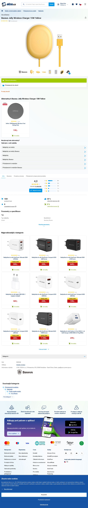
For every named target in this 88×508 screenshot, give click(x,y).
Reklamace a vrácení (10, 459)
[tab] (3, 176)
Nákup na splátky (9, 465)
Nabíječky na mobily (9, 147)
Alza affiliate (50, 462)
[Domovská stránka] (2, 11)
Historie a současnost (39, 462)
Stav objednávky (23, 453)
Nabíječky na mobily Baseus (11, 151)
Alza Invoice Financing (50, 473)
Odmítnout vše (44, 504)
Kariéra (35, 468)
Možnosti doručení (9, 453)
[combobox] (35, 4)
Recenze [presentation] (9, 176)
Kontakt (35, 453)
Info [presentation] (3, 176)
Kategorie (5, 356)
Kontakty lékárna (37, 456)
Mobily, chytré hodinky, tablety (13, 11)
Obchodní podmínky (10, 468)
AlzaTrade (50, 468)
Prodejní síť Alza (9, 462)
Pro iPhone (14, 393)
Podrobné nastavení (44, 500)
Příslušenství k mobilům (10, 163)
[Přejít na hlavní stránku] (9, 4)
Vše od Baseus (5, 14)
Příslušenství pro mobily (29, 11)
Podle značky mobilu (15, 391)
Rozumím (44, 495)
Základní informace (38, 459)
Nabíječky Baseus (8, 159)
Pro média (36, 471)
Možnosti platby (8, 456)
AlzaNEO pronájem (52, 456)
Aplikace (35, 475)
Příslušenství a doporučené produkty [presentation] (36, 176)
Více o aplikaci (13, 433)
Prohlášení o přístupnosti (7, 473)
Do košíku (16, 135)
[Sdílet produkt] (85, 18)
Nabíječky (41, 11)
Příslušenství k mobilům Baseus (12, 167)
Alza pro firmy (51, 453)
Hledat (51, 4)
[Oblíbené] (77, 4)
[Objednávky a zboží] (73, 4)
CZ (67, 461)
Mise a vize (36, 465)
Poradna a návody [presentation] (19, 176)
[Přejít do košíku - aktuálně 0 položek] (85, 4)
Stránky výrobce (20, 365)
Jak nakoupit (22, 459)
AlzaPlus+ (50, 459)
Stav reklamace (23, 456)
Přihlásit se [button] (63, 5)
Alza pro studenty (52, 465)
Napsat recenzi (37, 190)
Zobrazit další (43, 349)
